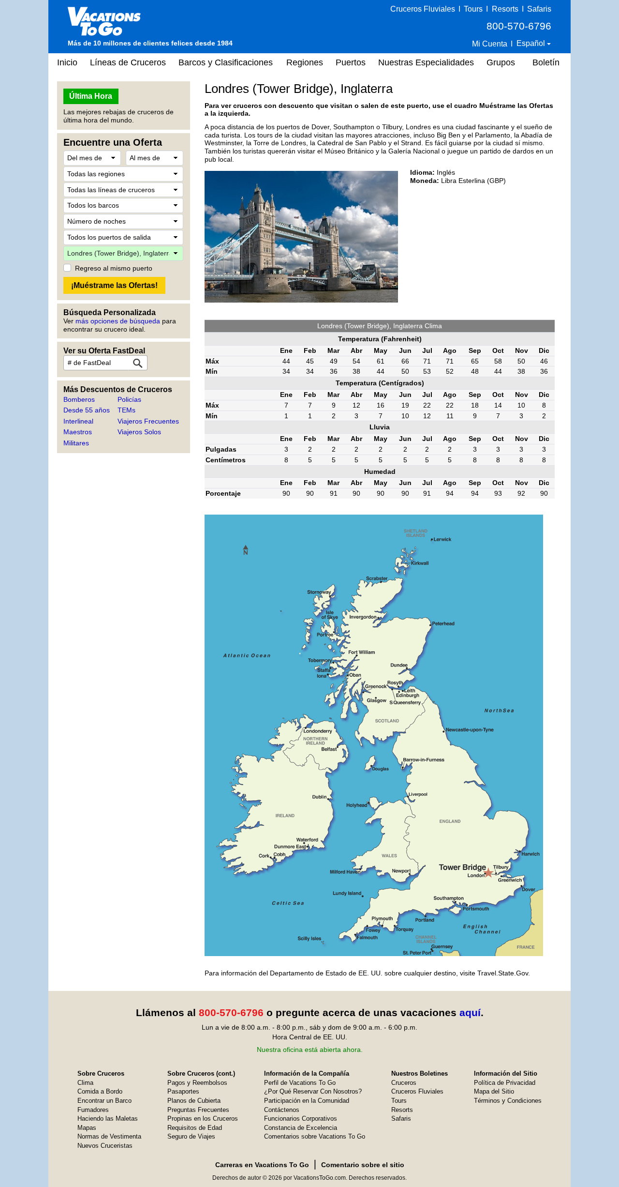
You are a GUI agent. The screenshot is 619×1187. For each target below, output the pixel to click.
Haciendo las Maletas (107, 1118)
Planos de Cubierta (194, 1100)
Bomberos (79, 399)
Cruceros (403, 1082)
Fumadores (93, 1109)
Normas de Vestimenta (109, 1136)
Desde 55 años (86, 410)
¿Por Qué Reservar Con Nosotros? (313, 1091)
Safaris (539, 9)
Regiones (304, 62)
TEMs (126, 410)
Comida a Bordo (99, 1091)
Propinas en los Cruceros (202, 1118)
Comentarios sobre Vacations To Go (314, 1136)
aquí (470, 1012)
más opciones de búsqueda (117, 321)
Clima (85, 1082)
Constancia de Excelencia (300, 1127)
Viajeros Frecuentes (148, 421)
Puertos (351, 62)
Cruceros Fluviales (422, 9)
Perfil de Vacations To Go (300, 1082)
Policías (129, 399)
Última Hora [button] (90, 96)
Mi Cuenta (489, 44)
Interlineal (78, 421)
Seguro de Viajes (191, 1136)
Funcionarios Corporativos (300, 1118)
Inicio (67, 62)
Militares (76, 443)
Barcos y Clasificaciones (225, 62)
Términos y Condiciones (508, 1100)
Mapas (86, 1127)
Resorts (505, 9)
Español (531, 43)
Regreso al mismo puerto (113, 268)
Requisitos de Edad (194, 1127)
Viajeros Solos (139, 432)
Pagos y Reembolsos (197, 1082)
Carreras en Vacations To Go (262, 1165)
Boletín (546, 62)
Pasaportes (183, 1091)
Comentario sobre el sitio (362, 1165)
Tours (473, 9)
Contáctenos (281, 1109)
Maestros (77, 432)
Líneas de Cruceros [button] (128, 62)
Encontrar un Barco (104, 1100)
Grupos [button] (500, 62)
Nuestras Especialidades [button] (426, 62)
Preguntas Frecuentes (198, 1109)
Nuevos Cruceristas (105, 1145)
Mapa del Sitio (494, 1091)
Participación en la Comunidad (306, 1100)
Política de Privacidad (504, 1082)
